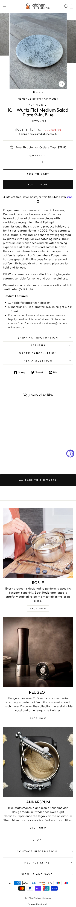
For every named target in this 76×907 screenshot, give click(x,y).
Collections (35, 98)
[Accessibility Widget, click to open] (70, 454)
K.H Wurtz (50, 98)
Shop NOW (38, 608)
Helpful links (37, 862)
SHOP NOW (38, 718)
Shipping (24, 133)
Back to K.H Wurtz (40, 480)
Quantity (38, 155)
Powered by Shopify (38, 903)
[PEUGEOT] (38, 652)
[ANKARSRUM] (38, 762)
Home (21, 98)
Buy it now (38, 184)
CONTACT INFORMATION (37, 851)
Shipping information (38, 337)
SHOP (37, 839)
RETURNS (38, 345)
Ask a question (38, 360)
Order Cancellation (38, 353)
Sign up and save (37, 874)
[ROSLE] (38, 543)
